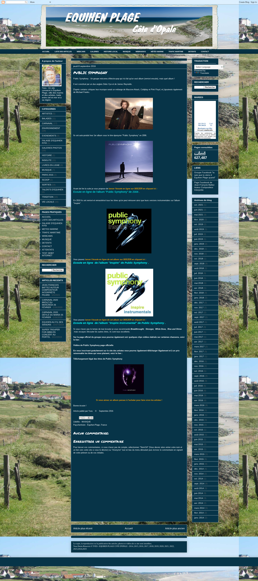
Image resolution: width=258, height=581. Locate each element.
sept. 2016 (199, 376)
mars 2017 (199, 346)
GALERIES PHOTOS (52, 148)
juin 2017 (198, 332)
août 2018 (199, 268)
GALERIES (94, 51)
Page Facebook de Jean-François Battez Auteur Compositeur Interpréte (204, 186)
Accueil (129, 528)
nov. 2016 (199, 366)
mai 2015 (198, 444)
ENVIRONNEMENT (51, 128)
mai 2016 (198, 395)
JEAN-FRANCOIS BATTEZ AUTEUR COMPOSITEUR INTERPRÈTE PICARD (50, 290)
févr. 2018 (199, 293)
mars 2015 (199, 454)
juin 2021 (198, 210)
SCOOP (45, 180)
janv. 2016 (199, 415)
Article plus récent (82, 528)
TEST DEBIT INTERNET (48, 254)
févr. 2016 (199, 410)
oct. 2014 (198, 478)
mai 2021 (198, 214)
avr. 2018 (198, 288)
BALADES (46, 118)
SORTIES (46, 184)
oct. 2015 (198, 430)
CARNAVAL (47, 123)
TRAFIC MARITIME (176, 51)
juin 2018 (198, 278)
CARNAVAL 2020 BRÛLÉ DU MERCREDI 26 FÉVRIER (50, 304)
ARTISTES (47, 113)
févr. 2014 (199, 513)
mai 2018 (198, 283)
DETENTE (192, 51)
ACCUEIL (46, 51)
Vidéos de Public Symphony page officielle (93, 345)
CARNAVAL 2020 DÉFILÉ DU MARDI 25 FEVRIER (52, 315)
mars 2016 (199, 405)
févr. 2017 (199, 351)
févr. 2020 (199, 219)
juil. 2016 (198, 386)
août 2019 (199, 229)
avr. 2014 (198, 503)
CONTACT (205, 51)
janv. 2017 (199, 356)
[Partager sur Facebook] (88, 417)
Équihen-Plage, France (97, 425)
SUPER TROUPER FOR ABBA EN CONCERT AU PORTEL (51, 333)
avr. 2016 (198, 400)
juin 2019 (198, 239)
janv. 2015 (199, 464)
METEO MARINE (50, 229)
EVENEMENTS (49, 135)
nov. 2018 (199, 253)
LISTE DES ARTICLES (63, 51)
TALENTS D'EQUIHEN (52, 189)
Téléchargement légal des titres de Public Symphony (97, 359)
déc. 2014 (199, 469)
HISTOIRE (47, 155)
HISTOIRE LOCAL (111, 51)
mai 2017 (198, 337)
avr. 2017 (198, 341)
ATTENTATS (48, 249)
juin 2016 (198, 390)
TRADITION (47, 197)
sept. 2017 (199, 317)
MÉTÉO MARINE (157, 51)
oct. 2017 (198, 312)
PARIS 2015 (47, 175)
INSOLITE (47, 160)
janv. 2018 (199, 297)
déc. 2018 (199, 249)
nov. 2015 (199, 425)
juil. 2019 (198, 234)
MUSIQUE (126, 51)
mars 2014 (199, 508)
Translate (204, 73)
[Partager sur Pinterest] (91, 417)
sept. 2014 (199, 483)
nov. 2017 (199, 307)
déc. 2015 (199, 420)
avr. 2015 (198, 449)
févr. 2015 (199, 459)
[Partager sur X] (86, 417)
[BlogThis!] (83, 417)
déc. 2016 (199, 361)
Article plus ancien (175, 528)
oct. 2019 (198, 224)
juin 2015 (198, 439)
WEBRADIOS (141, 51)
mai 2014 (198, 498)
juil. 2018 (198, 273)
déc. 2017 (199, 302)
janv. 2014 (199, 517)
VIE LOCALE (48, 202)
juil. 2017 (198, 327)
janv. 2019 (199, 244)
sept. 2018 (199, 263)
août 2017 (199, 322)
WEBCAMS (81, 51)
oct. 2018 (198, 258)
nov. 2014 (199, 473)
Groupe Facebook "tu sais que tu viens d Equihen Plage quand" (204, 175)
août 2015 (199, 434)
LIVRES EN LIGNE (51, 165)
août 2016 (199, 381)
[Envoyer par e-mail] (80, 417)
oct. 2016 (198, 371)
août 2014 (199, 488)
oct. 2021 (198, 205)
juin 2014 (198, 493)
